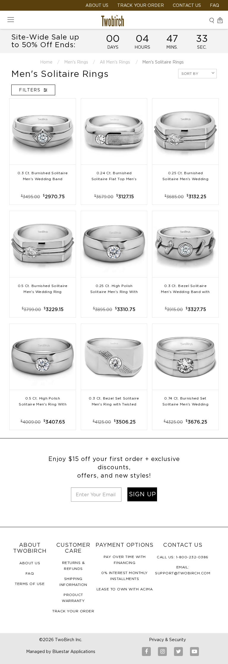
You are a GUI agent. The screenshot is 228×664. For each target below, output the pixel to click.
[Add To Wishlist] (42, 190)
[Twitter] (178, 651)
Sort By (189, 73)
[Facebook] (146, 651)
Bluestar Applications (73, 651)
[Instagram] (162, 651)
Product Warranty (73, 597)
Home (46, 62)
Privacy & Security (167, 639)
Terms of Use (30, 583)
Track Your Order (140, 5)
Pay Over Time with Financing (125, 559)
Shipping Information (73, 581)
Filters (30, 90)
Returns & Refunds (73, 565)
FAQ (214, 5)
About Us (29, 563)
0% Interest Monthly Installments (124, 575)
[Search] (211, 20)
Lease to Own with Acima (124, 589)
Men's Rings (76, 62)
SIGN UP (142, 494)
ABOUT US (97, 5)
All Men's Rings (115, 62)
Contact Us (187, 5)
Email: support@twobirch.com (182, 570)
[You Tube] (194, 651)
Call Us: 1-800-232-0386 (182, 557)
